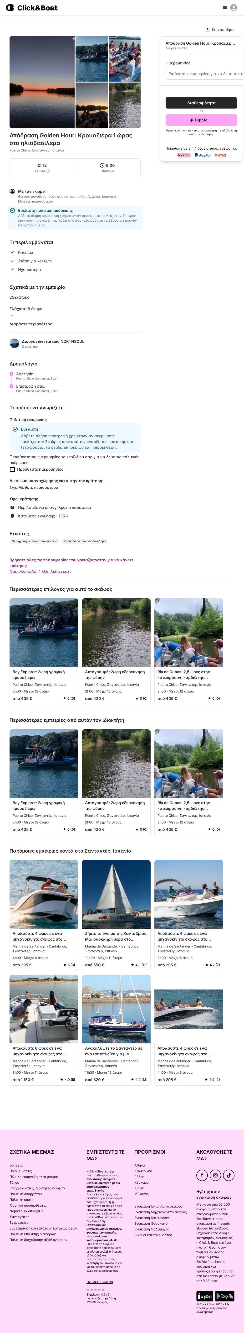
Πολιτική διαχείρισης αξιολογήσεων (38, 1240)
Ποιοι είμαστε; (21, 1171)
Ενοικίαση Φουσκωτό (151, 1223)
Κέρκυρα (141, 1182)
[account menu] (233, 7)
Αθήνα (139, 1165)
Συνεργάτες (19, 1217)
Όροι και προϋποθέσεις (28, 1205)
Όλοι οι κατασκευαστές (153, 1235)
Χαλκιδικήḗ (143, 1171)
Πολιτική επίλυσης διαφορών (33, 1234)
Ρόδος (139, 1177)
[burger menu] (225, 7)
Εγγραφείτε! (19, 1222)
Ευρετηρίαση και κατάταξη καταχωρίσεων (43, 1228)
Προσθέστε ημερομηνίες (40, 469)
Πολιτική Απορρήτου (26, 1194)
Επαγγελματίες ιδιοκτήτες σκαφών (37, 1188)
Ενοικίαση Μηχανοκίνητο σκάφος (160, 1212)
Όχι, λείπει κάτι (56, 571)
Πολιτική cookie (22, 1200)
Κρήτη (139, 1188)
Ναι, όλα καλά (23, 571)
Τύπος (14, 1182)
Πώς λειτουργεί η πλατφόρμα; (34, 1177)
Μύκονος (141, 1194)
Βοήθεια (16, 1165)
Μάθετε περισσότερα (38, 487)
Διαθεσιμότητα (201, 102)
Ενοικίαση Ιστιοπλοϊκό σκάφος (158, 1206)
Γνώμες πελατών (99, 1282)
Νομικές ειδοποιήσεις (27, 1211)
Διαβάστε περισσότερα (31, 324)
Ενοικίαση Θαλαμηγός (151, 1229)
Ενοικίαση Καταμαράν (151, 1218)
